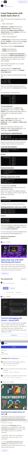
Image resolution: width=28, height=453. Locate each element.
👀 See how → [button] (14, 335)
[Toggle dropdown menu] (26, 242)
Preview (12, 288)
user (5, 5)
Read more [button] (5, 273)
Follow (14, 347)
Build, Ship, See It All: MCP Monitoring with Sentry (12, 261)
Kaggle (10, 231)
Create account (22, 1)
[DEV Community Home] (5, 2)
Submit (5, 288)
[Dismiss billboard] (26, 423)
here (5, 86)
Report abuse (19, 292)
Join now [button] (4, 450)
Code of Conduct (10, 292)
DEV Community (12, 358)
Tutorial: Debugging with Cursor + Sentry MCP (11, 319)
